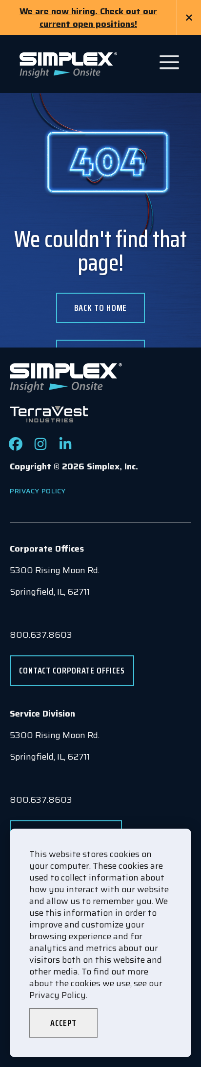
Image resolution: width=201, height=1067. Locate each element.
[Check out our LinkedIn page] (65, 448)
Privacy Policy (38, 491)
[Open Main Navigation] (169, 62)
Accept (63, 1023)
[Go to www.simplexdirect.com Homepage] (68, 64)
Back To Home (100, 308)
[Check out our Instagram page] (40, 448)
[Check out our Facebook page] (15, 448)
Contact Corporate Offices (72, 670)
